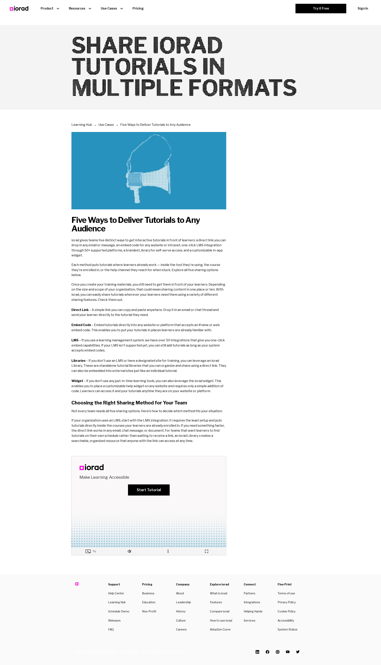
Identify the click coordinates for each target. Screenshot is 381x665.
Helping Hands (253, 611)
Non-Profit (149, 611)
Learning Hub (81, 125)
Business (148, 593)
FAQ (111, 629)
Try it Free (321, 8)
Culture (181, 620)
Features (216, 602)
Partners (249, 593)
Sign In (363, 8)
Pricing (138, 8)
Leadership (183, 602)
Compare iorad (219, 611)
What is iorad (218, 593)
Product (47, 8)
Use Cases (109, 8)
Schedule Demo (118, 611)
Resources (77, 8)
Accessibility (286, 620)
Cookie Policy (286, 611)
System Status (287, 629)
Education (148, 602)
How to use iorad (221, 620)
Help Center (116, 593)
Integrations (252, 602)
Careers (181, 629)
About (180, 593)
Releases (114, 620)
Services (249, 620)
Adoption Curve (220, 629)
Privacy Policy (287, 602)
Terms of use (286, 593)
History (181, 611)
